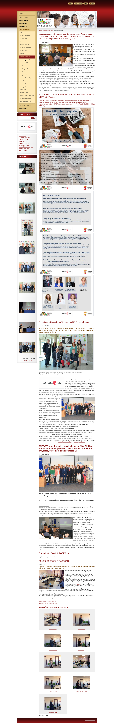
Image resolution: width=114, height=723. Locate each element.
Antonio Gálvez (24, 138)
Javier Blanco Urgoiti (26, 147)
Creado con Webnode (90, 720)
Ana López (22, 136)
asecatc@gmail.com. (79, 442)
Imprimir (92, 3)
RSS (86, 3)
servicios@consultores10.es (64, 442)
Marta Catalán (24, 149)
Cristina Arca (23, 139)
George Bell (23, 141)
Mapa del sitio (79, 3)
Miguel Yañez (23, 150)
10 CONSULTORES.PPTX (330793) (47, 601)
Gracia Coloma (24, 143)
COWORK (79, 584)
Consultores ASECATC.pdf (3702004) (48, 603)
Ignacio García (24, 145)
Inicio (71, 3)
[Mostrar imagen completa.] (27, 168)
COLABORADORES (48, 30)
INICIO (40, 30)
